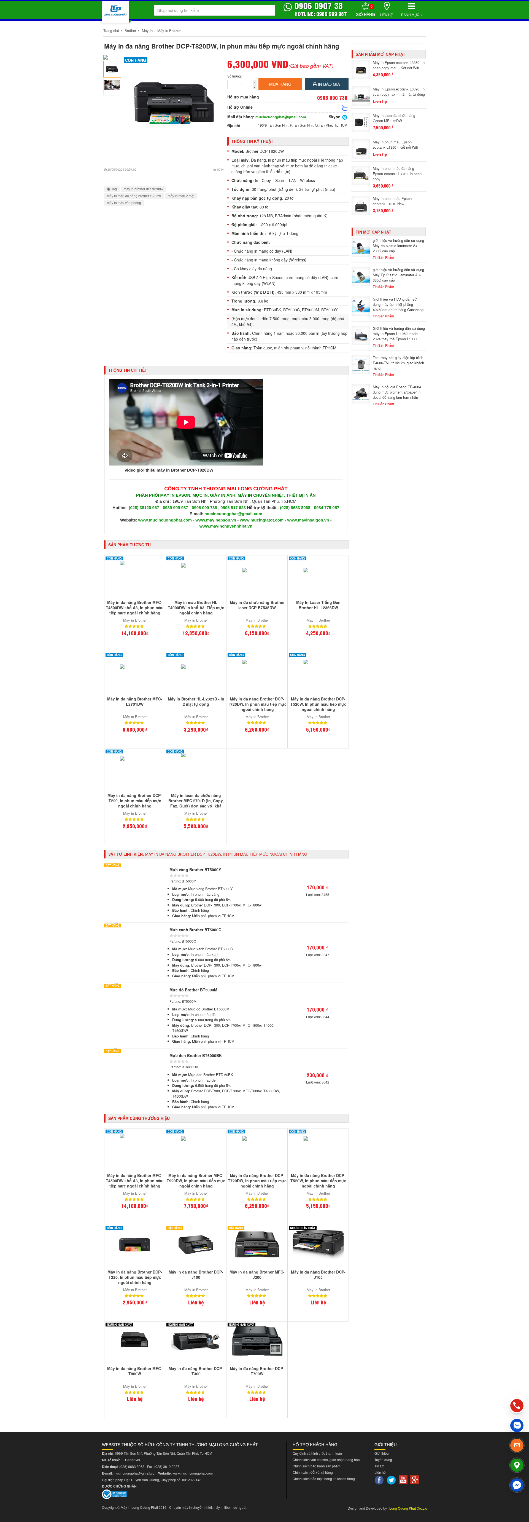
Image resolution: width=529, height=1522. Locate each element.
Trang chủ (111, 30)
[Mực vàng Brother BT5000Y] (134, 867)
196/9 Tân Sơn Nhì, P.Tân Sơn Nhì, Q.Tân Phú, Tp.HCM (302, 125)
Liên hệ (386, 14)
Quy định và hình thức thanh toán (317, 1453)
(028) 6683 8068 (295, 507)
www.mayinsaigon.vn (308, 520)
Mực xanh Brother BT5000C (195, 929)
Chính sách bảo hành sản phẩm (317, 1466)
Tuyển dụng (383, 1459)
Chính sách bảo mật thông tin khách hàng (324, 1478)
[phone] (517, 1405)
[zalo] (517, 1425)
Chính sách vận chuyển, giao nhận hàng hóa (326, 1459)
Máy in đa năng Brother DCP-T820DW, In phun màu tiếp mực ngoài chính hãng (221, 45)
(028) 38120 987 (144, 507)
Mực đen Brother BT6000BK (195, 1055)
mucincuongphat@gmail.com (280, 116)
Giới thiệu (381, 1453)
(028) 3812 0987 (166, 1466)
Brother (130, 30)
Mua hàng (280, 84)
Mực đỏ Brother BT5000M (193, 990)
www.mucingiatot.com (262, 520)
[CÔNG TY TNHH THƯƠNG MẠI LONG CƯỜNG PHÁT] (115, 12)
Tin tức (379, 1466)
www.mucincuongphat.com (165, 520)
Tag (113, 189)
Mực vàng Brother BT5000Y (195, 869)
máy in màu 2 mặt (181, 196)
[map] (517, 1465)
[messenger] (517, 1485)
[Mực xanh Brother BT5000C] (134, 927)
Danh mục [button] (410, 14)
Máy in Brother (169, 30)
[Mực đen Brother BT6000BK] (134, 1053)
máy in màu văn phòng (124, 203)
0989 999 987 (176, 507)
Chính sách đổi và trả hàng (313, 1472)
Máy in (147, 30)
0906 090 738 (204, 507)
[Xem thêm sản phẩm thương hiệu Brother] (113, 57)
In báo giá (328, 84)
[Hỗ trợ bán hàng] (345, 107)
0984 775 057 (326, 507)
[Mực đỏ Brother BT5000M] (134, 987)
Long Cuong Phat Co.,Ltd (408, 1508)
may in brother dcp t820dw (143, 189)
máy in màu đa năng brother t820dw (134, 196)
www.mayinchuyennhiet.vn (225, 526)
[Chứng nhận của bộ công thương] (114, 1493)
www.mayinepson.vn (215, 520)
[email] (517, 1445)
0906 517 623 (233, 507)
